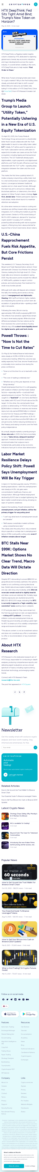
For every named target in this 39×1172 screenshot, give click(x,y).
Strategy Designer (7, 1058)
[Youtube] (19, 1000)
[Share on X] (19, 692)
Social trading (6, 1038)
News (23, 1041)
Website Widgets (26, 1104)
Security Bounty (6, 1108)
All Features (5, 1073)
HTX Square (26, 684)
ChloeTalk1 (8, 91)
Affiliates (24, 1097)
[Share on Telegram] (24, 692)
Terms (3, 1097)
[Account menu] (36, 4)
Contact (4, 1093)
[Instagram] (24, 1000)
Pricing (23, 1090)
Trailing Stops (6, 1051)
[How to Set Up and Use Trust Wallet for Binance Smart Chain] (19, 872)
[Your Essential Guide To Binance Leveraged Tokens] (19, 900)
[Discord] (16, 1000)
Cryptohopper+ (26, 1056)
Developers (25, 1108)
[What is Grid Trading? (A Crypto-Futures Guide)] (19, 957)
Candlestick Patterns (28, 1052)
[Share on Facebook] (15, 692)
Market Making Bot (7, 1034)
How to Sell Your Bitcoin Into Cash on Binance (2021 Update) (19, 801)
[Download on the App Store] (10, 1014)
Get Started (25, 1027)
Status (23, 1112)
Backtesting (5, 1062)
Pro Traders (25, 1101)
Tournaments (5, 1065)
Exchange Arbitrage (8, 1030)
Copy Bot (4, 1047)
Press (3, 1090)
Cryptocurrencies (27, 1082)
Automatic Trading (7, 1027)
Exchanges (24, 1060)
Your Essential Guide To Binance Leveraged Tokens (19, 796)
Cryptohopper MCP (7, 1069)
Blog (22, 1045)
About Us (4, 1082)
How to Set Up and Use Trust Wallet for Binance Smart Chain (18, 791)
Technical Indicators (27, 1049)
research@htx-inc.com (10, 680)
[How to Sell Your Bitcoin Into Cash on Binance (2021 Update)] (19, 929)
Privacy (3, 1101)
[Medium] (27, 1000)
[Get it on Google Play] (29, 1014)
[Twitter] (8, 1000)
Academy (24, 1038)
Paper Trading (6, 1055)
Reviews (23, 1093)
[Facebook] (3, 1000)
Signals (23, 1086)
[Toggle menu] (2, 4)
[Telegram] (11, 1000)
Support (4, 1104)
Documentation (26, 1034)
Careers (4, 1086)
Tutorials (24, 1030)
